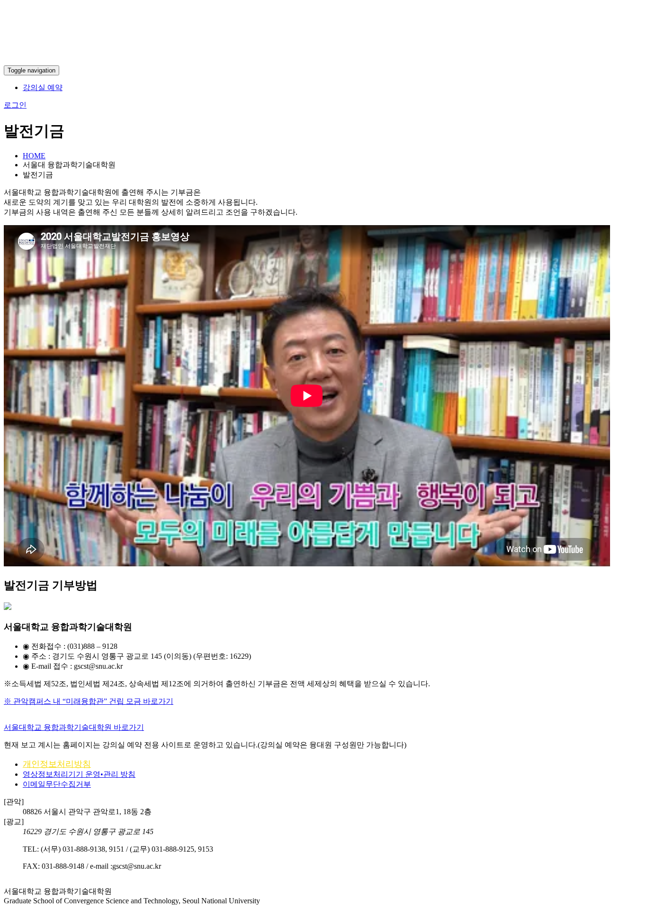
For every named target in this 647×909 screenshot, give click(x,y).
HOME (34, 156)
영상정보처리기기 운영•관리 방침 (79, 774)
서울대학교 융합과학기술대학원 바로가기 (74, 727)
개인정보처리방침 (57, 764)
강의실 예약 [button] (43, 87)
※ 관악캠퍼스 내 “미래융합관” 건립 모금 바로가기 (88, 701)
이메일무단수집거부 (57, 784)
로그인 (15, 105)
